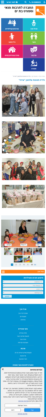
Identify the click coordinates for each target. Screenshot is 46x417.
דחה (12, 410)
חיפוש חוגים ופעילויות (33, 277)
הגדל (22, 245)
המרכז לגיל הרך (23, 313)
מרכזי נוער (23, 339)
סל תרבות (23, 356)
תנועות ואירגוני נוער (23, 336)
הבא (37, 245)
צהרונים (23, 320)
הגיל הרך (40, 271)
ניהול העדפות (22, 405)
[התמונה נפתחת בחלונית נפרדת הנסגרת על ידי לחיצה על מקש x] (23, 231)
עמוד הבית (42, 76)
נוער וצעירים (23, 329)
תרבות (23, 348)
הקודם (9, 245)
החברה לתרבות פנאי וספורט (23, 365)
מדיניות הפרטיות (23, 401)
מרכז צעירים (23, 333)
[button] (25, 2)
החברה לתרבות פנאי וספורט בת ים (18, 9)
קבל (32, 410)
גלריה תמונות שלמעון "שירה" (32, 80)
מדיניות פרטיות (22, 414)
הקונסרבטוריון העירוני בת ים (23, 353)
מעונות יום (35, 76)
